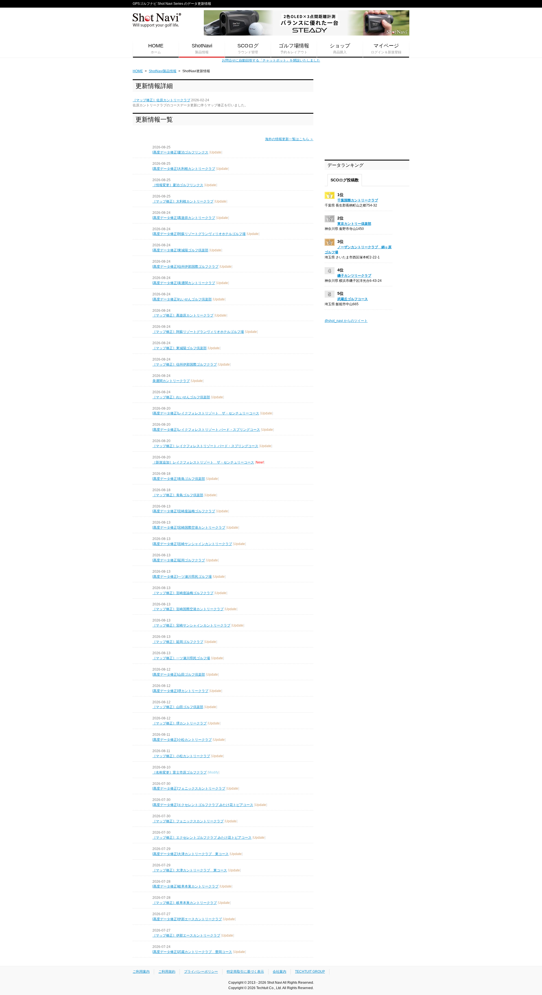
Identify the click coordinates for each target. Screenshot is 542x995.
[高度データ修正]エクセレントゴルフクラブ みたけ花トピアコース (202, 805)
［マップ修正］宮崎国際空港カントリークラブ (188, 609)
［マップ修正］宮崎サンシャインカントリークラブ (191, 625)
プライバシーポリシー (201, 972)
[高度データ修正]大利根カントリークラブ (183, 169)
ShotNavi (202, 48)
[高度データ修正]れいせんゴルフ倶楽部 (182, 299)
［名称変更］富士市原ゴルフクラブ (179, 772)
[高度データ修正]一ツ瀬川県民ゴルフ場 (182, 577)
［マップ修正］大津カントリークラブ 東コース (189, 870)
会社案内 (279, 972)
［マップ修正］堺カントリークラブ (179, 723)
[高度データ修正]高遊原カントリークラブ (183, 218)
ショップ (340, 48)
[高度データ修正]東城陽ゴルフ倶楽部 (180, 250)
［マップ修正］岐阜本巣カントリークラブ (184, 903)
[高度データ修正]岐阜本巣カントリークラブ (185, 886)
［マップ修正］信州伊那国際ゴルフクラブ (184, 364)
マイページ (386, 48)
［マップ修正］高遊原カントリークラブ (182, 315)
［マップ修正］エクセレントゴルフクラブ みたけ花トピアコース (202, 838)
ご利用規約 (166, 972)
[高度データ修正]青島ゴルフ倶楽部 (178, 479)
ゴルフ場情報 (294, 48)
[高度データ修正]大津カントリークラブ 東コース (190, 854)
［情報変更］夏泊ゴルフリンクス (177, 185)
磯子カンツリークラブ (354, 276)
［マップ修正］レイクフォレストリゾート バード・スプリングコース (205, 446)
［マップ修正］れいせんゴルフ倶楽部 (181, 397)
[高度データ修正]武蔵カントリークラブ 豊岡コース (192, 952)
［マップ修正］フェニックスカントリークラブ (188, 821)
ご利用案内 (141, 972)
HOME (155, 48)
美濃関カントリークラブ (171, 381)
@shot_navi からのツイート (346, 321)
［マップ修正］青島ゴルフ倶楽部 (177, 495)
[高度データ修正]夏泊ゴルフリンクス (180, 152)
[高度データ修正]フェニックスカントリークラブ (188, 788)
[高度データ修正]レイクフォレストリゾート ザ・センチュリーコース (205, 413)
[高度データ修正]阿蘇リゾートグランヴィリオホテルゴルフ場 (199, 234)
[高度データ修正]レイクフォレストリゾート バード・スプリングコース (206, 430)
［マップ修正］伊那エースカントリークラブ (186, 935)
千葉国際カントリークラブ (357, 200)
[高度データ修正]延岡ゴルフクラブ (178, 560)
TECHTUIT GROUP (310, 972)
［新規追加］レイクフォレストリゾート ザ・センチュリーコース (203, 462)
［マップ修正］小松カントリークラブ (181, 756)
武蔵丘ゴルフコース (352, 299)
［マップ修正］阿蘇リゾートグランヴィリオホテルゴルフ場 (198, 332)
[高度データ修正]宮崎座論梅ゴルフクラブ (183, 511)
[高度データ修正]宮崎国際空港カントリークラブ (188, 528)
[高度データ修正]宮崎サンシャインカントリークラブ (192, 544)
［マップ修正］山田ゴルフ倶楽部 (177, 707)
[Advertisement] (367, 114)
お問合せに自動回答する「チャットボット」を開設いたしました (271, 60)
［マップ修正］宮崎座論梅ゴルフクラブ (182, 593)
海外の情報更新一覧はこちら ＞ (289, 139)
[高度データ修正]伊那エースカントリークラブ (187, 919)
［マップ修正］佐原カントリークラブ (161, 100)
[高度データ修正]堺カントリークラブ (180, 691)
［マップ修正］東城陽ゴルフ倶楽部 (179, 348)
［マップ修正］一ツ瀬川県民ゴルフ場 (181, 658)
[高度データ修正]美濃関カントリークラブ (183, 283)
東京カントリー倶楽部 (354, 224)
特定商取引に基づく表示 (245, 972)
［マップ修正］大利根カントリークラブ (182, 201)
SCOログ (248, 48)
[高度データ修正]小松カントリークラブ (182, 740)
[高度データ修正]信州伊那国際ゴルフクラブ (185, 267)
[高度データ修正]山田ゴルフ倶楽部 (178, 674)
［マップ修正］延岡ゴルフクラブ (177, 642)
